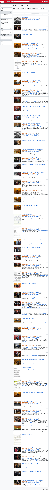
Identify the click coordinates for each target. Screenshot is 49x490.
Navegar (8, 1)
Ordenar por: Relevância (38, 14)
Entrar (47, 1)
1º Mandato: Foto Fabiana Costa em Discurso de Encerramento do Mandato (34, 140)
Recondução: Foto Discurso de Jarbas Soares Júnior (31, 188)
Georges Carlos (25, 195)
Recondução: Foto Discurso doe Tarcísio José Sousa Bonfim (32, 392)
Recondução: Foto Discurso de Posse (28, 327)
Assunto (2, 28)
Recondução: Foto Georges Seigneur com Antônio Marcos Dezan (33, 335)
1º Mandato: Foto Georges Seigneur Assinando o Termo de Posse (33, 359)
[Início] (3, 1)
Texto (6, 43)
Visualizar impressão (16, 13)
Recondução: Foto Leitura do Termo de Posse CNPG (31, 43)
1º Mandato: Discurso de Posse (27, 367)
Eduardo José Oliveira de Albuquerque (6, 25)
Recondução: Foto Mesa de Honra (28, 318)
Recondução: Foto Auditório (27, 25)
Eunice (36, 316)
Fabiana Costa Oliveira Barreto (6, 16)
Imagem (6, 41)
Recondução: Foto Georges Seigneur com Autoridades (31, 80)
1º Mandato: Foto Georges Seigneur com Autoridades (31, 292)
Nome (2, 8)
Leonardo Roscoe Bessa (6, 21)
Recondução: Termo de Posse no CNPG (29, 59)
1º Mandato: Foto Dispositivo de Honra (29, 283)
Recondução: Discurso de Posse (27, 227)
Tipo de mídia (3, 37)
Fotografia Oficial (25, 17)
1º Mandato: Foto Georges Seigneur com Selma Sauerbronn (32, 447)
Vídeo (6, 44)
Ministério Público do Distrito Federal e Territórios (32, 19)
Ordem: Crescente (45, 14)
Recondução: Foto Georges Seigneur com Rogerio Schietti (32, 239)
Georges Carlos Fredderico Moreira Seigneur (6, 12)
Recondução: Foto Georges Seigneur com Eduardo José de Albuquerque (34, 106)
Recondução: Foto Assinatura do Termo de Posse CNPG (32, 52)
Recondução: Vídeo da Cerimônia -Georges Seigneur (31, 123)
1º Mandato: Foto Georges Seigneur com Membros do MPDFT (33, 454)
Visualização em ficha (28, 13)
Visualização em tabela (36, 13)
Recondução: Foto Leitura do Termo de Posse (30, 72)
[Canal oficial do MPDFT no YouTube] (46, 489)
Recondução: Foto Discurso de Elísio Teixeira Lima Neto (32, 197)
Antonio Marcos (31, 289)
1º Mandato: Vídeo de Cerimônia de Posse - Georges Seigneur (33, 172)
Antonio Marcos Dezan (6, 14)
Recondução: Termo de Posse (27, 214)
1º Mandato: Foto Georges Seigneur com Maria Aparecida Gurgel (33, 164)
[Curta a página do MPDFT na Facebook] (43, 489)
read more (38, 40)
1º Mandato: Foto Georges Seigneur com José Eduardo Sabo (32, 480)
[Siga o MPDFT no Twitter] (45, 489)
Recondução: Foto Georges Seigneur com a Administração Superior (34, 97)
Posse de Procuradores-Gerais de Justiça (6, 32)
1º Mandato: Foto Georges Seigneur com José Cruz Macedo (32, 157)
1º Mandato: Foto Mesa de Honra (28, 425)
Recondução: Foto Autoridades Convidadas (29, 401)
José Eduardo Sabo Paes (6, 19)
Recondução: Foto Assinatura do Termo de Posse (30, 205)
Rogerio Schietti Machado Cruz (6, 18)
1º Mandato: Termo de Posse (27, 434)
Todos (2, 10)
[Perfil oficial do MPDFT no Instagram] (48, 489)
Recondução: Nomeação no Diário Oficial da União (31, 380)
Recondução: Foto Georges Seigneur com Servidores (31, 115)
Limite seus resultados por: (6, 5)
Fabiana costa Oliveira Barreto (34, 297)
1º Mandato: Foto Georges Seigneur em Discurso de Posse (32, 149)
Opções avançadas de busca (18, 10)
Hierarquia (22, 13)
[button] (41, 1)
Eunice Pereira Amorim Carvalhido (6, 23)
